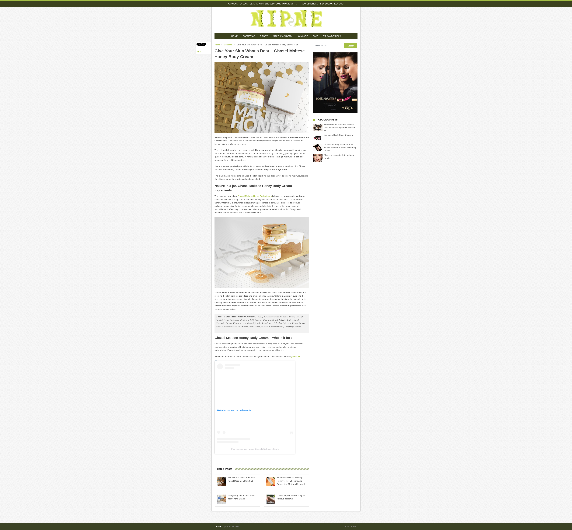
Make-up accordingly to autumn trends (339, 156)
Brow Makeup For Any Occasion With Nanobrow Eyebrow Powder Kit (339, 127)
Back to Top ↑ (351, 526)
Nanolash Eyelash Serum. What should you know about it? (262, 4)
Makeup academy (282, 36)
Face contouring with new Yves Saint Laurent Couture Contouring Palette (340, 147)
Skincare (302, 36)
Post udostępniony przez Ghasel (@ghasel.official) (255, 449)
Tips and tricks (332, 36)
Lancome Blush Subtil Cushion (338, 135)
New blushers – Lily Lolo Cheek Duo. (322, 4)
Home (234, 36)
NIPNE (217, 526)
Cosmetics (249, 36)
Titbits (264, 36)
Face (315, 36)
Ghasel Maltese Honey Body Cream (255, 196)
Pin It (198, 51)
